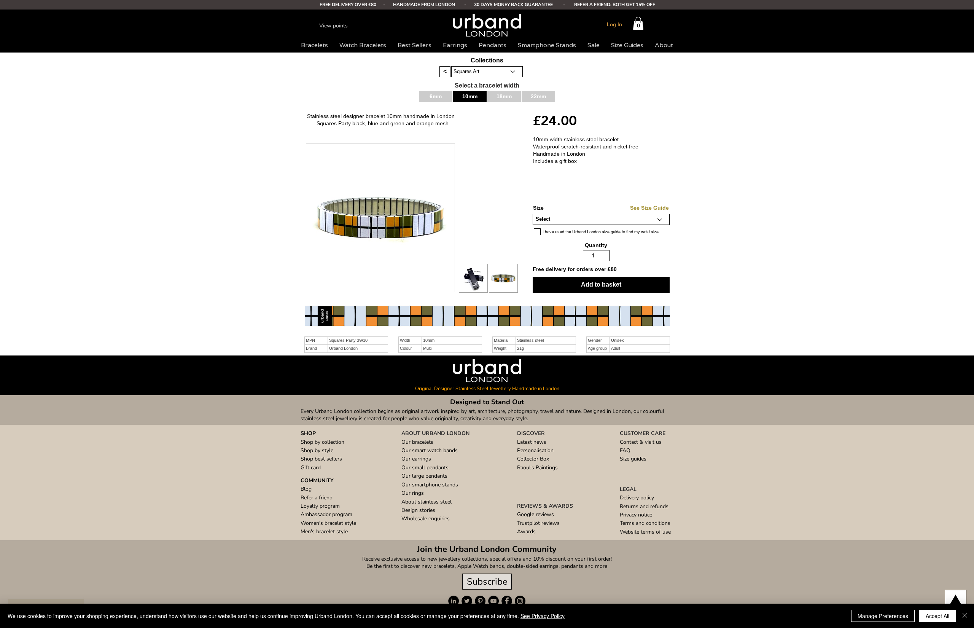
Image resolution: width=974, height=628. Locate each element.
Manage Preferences (883, 616)
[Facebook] (506, 601)
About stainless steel (426, 501)
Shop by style (317, 450)
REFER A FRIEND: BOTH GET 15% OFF (614, 5)
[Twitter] (467, 601)
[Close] (964, 616)
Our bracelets (417, 442)
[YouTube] (493, 601)
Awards (526, 531)
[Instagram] (520, 601)
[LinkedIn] (453, 601)
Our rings (412, 493)
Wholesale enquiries (425, 518)
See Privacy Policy (542, 616)
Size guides (633, 458)
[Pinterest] (480, 601)
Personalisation (535, 450)
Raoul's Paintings (537, 467)
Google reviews (535, 514)
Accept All (937, 616)
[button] (638, 23)
